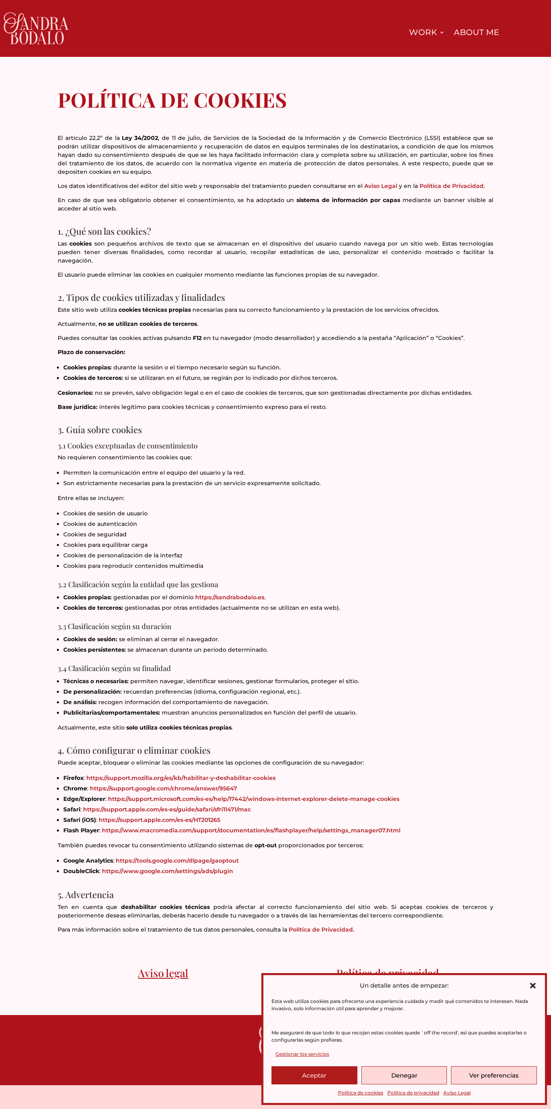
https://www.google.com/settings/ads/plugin (167, 871)
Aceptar (314, 1075)
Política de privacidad (413, 1093)
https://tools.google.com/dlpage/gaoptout (177, 860)
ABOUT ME (476, 33)
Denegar (404, 1075)
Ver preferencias (494, 1075)
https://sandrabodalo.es (229, 597)
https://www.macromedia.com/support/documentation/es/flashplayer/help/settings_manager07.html (251, 830)
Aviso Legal (457, 1093)
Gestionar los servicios (302, 1054)
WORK (423, 33)
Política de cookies (360, 1093)
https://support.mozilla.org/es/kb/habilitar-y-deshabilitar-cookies (181, 778)
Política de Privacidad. (321, 929)
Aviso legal (163, 973)
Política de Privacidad (452, 186)
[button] (533, 986)
